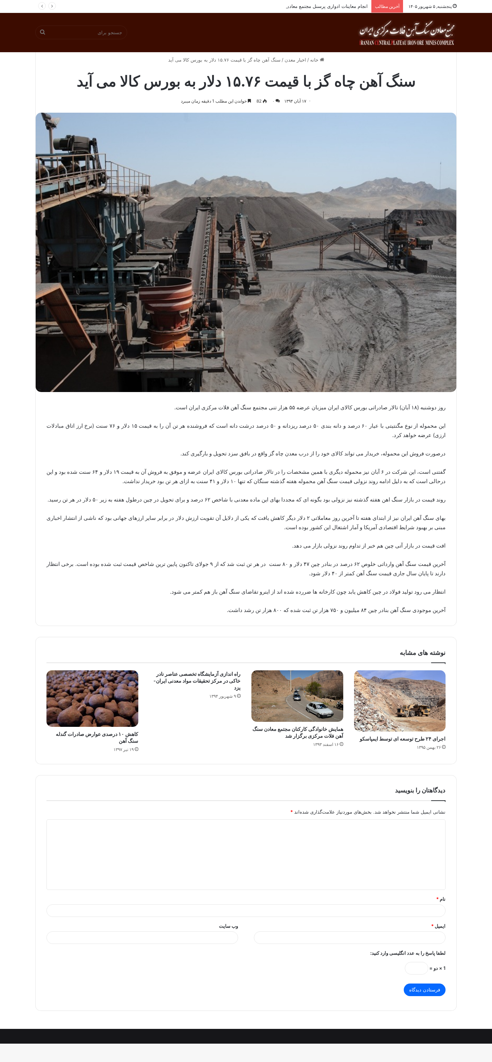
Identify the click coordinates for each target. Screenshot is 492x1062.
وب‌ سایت (228, 926)
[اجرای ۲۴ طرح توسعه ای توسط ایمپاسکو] (400, 701)
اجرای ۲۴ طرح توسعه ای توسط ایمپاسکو (403, 738)
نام (441, 899)
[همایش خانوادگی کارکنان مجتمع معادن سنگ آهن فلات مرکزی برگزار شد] (297, 696)
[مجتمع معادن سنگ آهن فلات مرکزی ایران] (407, 32)
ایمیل (438, 926)
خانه (315, 60)
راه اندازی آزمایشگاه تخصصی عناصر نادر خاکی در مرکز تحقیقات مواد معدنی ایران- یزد (197, 680)
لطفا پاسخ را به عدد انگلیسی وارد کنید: (408, 953)
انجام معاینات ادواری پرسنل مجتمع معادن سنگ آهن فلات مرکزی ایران (298, 6)
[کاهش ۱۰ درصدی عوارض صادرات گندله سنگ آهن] (92, 698)
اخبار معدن (295, 60)
